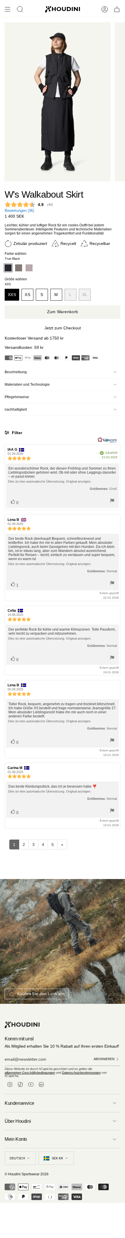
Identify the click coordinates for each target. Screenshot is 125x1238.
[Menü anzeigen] (7, 9)
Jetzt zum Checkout (62, 328)
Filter (16, 432)
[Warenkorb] (117, 9)
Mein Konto (16, 1139)
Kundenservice (19, 1103)
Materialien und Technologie (27, 384)
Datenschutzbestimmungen (81, 1072)
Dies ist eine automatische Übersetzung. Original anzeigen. (49, 481)
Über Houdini (18, 1121)
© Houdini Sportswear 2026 (27, 1174)
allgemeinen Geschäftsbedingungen (30, 1072)
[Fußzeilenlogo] (22, 1025)
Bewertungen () (19, 211)
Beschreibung (16, 372)
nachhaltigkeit (16, 409)
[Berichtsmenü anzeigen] (112, 501)
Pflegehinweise (17, 397)
